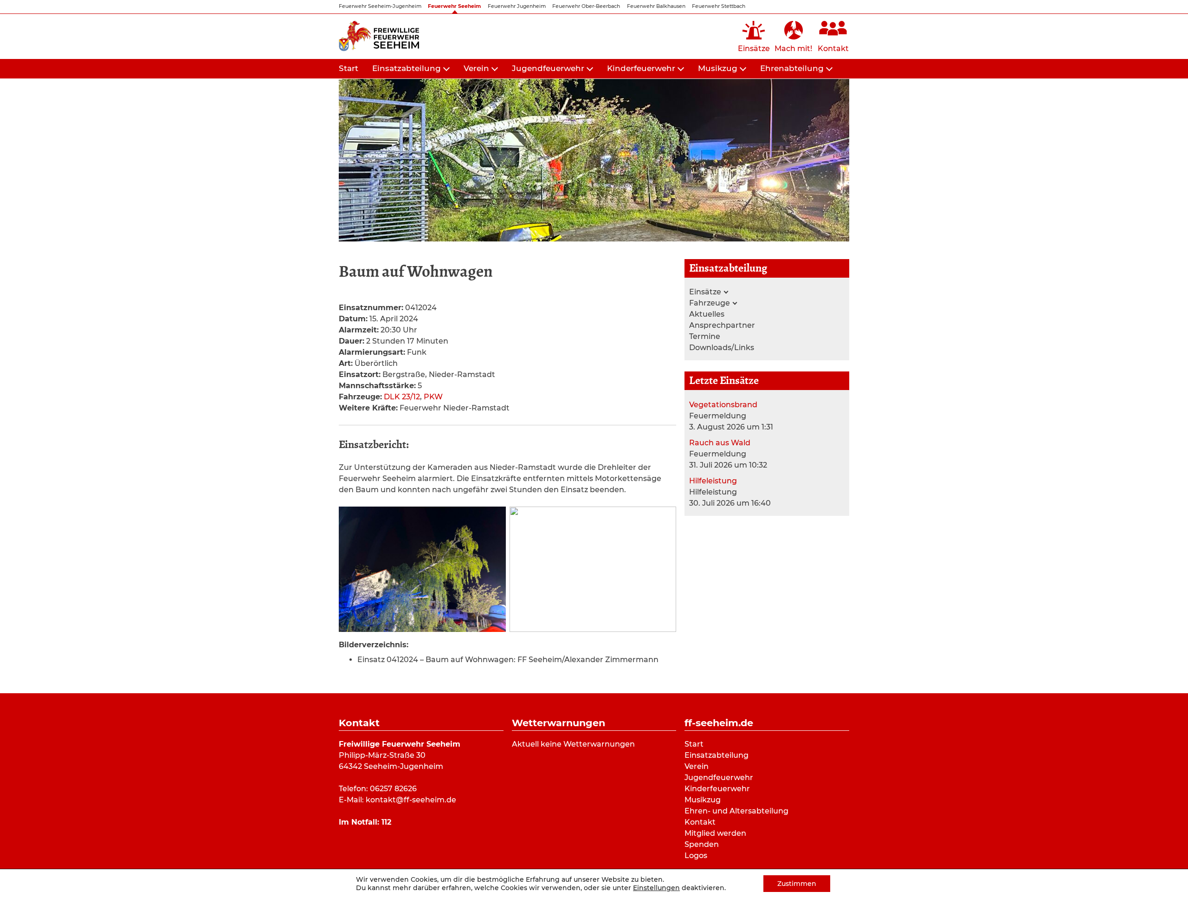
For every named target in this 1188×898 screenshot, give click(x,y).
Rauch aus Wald (719, 442)
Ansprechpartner (722, 325)
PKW (433, 396)
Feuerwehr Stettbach (718, 6)
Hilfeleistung (713, 480)
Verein (476, 68)
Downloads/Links (721, 347)
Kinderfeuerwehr (641, 68)
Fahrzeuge (709, 303)
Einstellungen (656, 888)
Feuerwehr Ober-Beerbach (586, 6)
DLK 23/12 (402, 396)
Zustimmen (796, 883)
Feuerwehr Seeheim (454, 6)
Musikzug (717, 68)
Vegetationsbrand (723, 404)
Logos (695, 855)
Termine (704, 336)
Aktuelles (706, 314)
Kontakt (700, 822)
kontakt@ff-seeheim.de (411, 799)
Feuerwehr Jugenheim (517, 6)
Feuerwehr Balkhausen (656, 6)
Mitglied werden (715, 833)
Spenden (701, 844)
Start (348, 68)
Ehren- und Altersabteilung (736, 811)
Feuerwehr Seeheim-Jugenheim (380, 6)
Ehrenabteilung (792, 68)
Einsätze (705, 291)
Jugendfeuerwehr (548, 68)
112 (386, 822)
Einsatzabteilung (406, 68)
